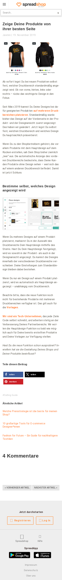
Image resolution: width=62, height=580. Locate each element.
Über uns (31, 575)
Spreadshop (21, 541)
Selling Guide (11, 395)
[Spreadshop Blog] (31, 4)
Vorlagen (12, 307)
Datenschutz (31, 570)
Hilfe (40, 541)
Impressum (31, 565)
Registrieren (22, 520)
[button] (13, 374)
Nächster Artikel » (45, 487)
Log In (46, 520)
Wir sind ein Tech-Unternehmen (22, 316)
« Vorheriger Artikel (17, 487)
